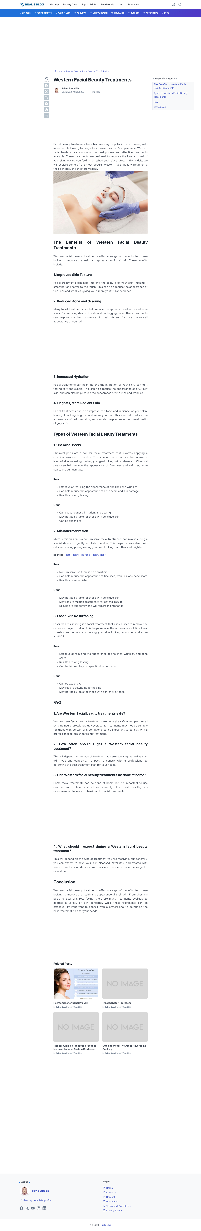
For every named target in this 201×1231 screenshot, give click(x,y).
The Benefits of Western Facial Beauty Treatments (170, 86)
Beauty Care (70, 4)
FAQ (156, 101)
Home (109, 1187)
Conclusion (160, 106)
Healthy (54, 4)
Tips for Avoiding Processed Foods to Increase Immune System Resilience (74, 1047)
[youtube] (33, 1208)
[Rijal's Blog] (32, 4)
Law (120, 4)
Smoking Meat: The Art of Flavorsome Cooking (124, 1047)
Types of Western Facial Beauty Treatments (171, 95)
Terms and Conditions (118, 1206)
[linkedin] (44, 1208)
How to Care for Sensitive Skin (70, 1002)
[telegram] (46, 103)
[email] (46, 115)
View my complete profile (36, 1200)
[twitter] (46, 91)
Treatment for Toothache (117, 1002)
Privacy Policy (113, 1210)
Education (133, 4)
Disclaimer (111, 1201)
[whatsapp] (46, 97)
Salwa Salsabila (40, 1190)
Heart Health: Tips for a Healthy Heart (85, 554)
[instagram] (38, 1208)
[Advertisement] (100, 43)
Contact (110, 1197)
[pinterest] (46, 109)
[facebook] (46, 85)
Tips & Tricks (89, 4)
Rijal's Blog (106, 1225)
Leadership (107, 4)
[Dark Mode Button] (173, 4)
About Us (111, 1192)
